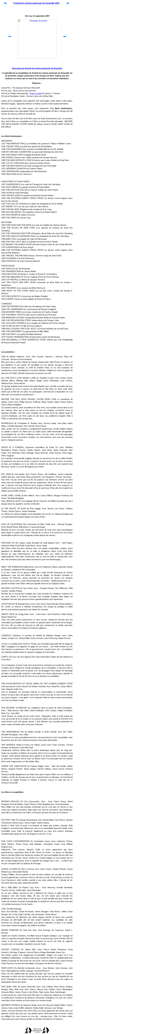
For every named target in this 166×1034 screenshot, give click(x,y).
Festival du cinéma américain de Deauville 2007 (36, 3)
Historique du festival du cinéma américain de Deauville (37, 68)
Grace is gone (36, 93)
